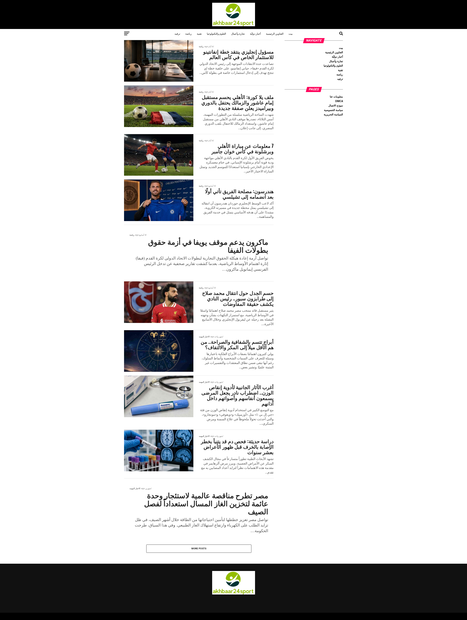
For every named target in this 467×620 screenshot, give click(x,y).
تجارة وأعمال (238, 33)
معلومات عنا (336, 96)
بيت (291, 33)
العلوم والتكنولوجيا (216, 33)
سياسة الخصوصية (333, 110)
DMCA (339, 101)
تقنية (199, 33)
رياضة (188, 33)
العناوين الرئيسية (274, 33)
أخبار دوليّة (255, 33)
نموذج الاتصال (335, 105)
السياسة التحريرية (333, 114)
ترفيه (177, 33)
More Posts (199, 548)
